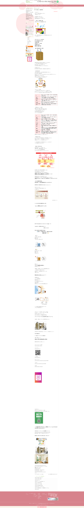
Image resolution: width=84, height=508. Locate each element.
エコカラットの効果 (30, 14)
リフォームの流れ (45, 6)
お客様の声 (41, 6)
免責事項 (39, 497)
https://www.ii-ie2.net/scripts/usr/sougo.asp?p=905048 (40, 363)
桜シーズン (29, 11)
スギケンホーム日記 (44, 494)
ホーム (26, 6)
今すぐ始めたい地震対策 (38, 9)
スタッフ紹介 (53, 6)
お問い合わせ (43, 493)
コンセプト (27, 494)
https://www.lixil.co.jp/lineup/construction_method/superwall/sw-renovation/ (42, 432)
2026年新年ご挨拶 (30, 13)
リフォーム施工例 (34, 6)
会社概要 (39, 493)
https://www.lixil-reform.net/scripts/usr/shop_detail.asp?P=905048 (41, 360)
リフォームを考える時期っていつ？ (41, 481)
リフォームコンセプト (29, 6)
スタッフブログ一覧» (31, 20)
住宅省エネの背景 (30, 10)
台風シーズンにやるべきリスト (41, 486)
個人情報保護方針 (29, 41)
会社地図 (39, 494)
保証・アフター (29, 44)
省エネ (28, 19)
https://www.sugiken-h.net (37, 357)
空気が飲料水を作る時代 (40, 485)
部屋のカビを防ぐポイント (40, 477)
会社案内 (56, 6)
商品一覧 (38, 6)
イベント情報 (49, 6)
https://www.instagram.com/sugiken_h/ (39, 366)
